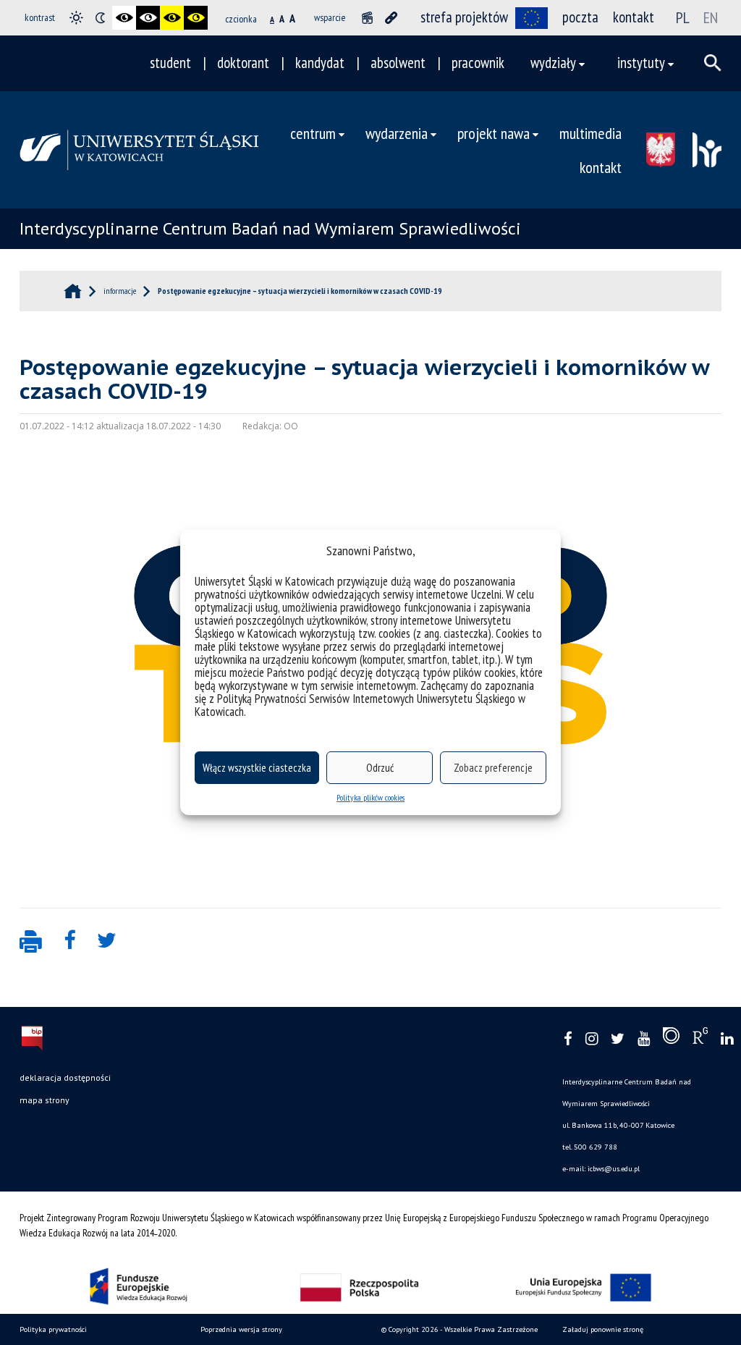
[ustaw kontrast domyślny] (76, 18)
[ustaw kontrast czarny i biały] (124, 18)
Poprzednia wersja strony (241, 1329)
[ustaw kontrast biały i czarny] (148, 18)
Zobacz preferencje (493, 768)
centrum (313, 132)
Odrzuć (380, 768)
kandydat (319, 62)
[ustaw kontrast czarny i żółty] (172, 18)
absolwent (397, 62)
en (710, 17)
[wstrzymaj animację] (367, 18)
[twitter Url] (617, 1039)
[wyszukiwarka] (712, 63)
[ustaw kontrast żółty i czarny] (196, 18)
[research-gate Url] (700, 1038)
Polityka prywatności (53, 1329)
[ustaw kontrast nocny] (100, 18)
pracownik (478, 62)
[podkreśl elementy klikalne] (391, 18)
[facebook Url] (568, 1039)
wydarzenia (396, 132)
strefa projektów (464, 17)
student (170, 62)
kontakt (633, 17)
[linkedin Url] (727, 1039)
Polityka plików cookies (370, 797)
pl (683, 17)
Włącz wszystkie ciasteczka (257, 768)
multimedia (590, 132)
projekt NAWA (493, 132)
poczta (580, 17)
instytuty (641, 62)
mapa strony (44, 1100)
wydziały (553, 62)
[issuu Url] (671, 1038)
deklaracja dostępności (65, 1077)
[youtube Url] (644, 1039)
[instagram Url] (591, 1039)
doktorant (243, 62)
